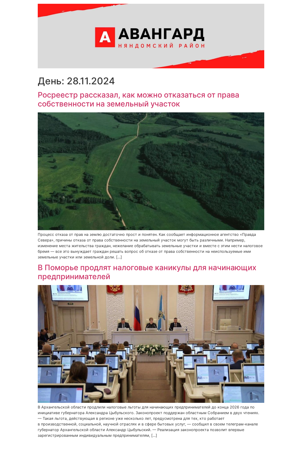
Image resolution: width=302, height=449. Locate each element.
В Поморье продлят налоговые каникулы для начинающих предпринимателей (147, 272)
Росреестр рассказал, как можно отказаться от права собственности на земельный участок (138, 99)
